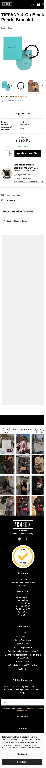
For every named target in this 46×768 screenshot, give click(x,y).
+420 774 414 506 (23, 178)
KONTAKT (23, 669)
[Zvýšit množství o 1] (10, 152)
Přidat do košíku (29, 153)
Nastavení (22, 754)
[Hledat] (32, 4)
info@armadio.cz (23, 175)
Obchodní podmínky (23, 647)
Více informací (33, 748)
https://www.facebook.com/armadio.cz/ (29, 181)
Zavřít (17, 193)
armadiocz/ (20, 540)
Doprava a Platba (23, 644)
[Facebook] (42, 431)
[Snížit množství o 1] (10, 154)
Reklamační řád (23, 661)
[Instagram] (36, 431)
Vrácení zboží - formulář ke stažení (23, 665)
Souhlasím (22, 762)
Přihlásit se (23, 716)
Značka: (7, 28)
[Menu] (42, 4)
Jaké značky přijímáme (23, 640)
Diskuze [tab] (28, 211)
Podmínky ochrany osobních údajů (23, 651)
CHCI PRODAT (23, 636)
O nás (23, 633)
